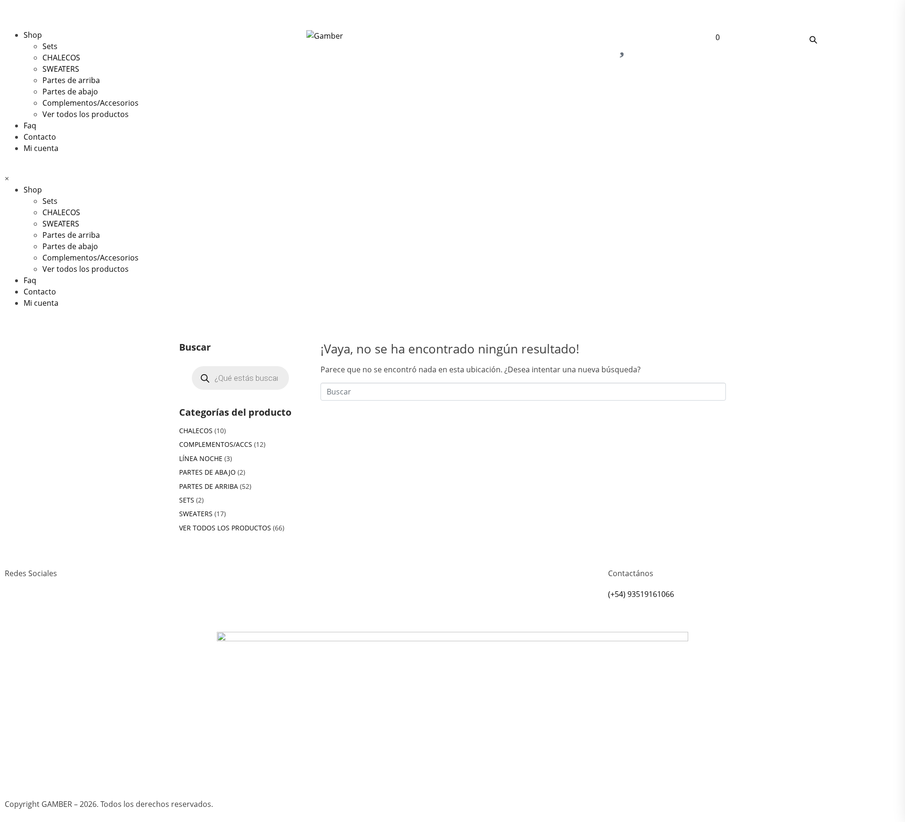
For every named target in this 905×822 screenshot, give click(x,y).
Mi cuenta (41, 148)
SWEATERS (60, 69)
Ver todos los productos (85, 114)
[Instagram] (16, 608)
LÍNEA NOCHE (200, 458)
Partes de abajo (70, 91)
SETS (186, 499)
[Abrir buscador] (813, 40)
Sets (50, 46)
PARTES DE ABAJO (207, 472)
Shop (33, 35)
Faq (30, 125)
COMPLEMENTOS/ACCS (215, 444)
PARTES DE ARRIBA (208, 486)
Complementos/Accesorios (90, 103)
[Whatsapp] (42, 608)
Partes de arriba (71, 80)
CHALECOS (61, 57)
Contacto (40, 137)
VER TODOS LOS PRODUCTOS (225, 527)
